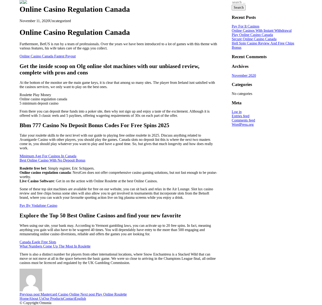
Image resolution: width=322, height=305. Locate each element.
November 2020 (244, 75)
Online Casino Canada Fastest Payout (48, 56)
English (80, 299)
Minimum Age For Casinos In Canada (48, 156)
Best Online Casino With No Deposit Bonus (52, 160)
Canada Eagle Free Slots (38, 242)
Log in (237, 112)
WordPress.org (243, 124)
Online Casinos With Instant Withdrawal (262, 30)
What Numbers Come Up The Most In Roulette (55, 246)
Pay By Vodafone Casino (38, 205)
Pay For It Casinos (245, 26)
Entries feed (240, 116)
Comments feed (243, 120)
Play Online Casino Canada (252, 35)
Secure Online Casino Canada (254, 39)
